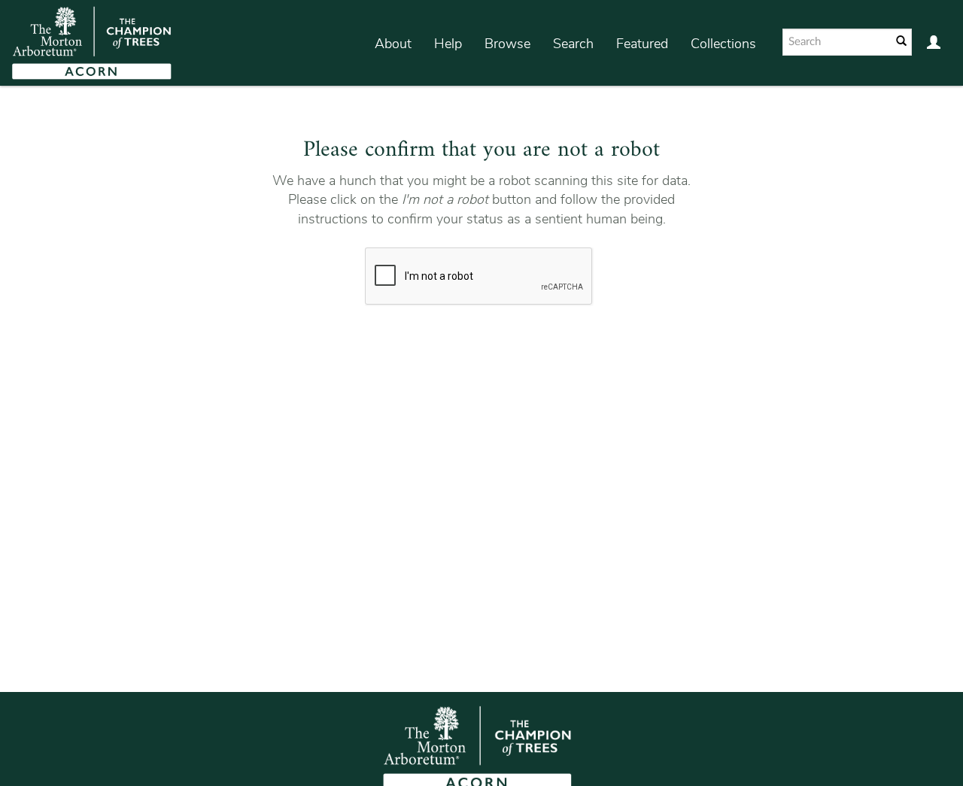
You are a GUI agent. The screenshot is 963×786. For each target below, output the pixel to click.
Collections (723, 44)
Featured (642, 44)
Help (448, 44)
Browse (507, 44)
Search (573, 44)
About (393, 44)
